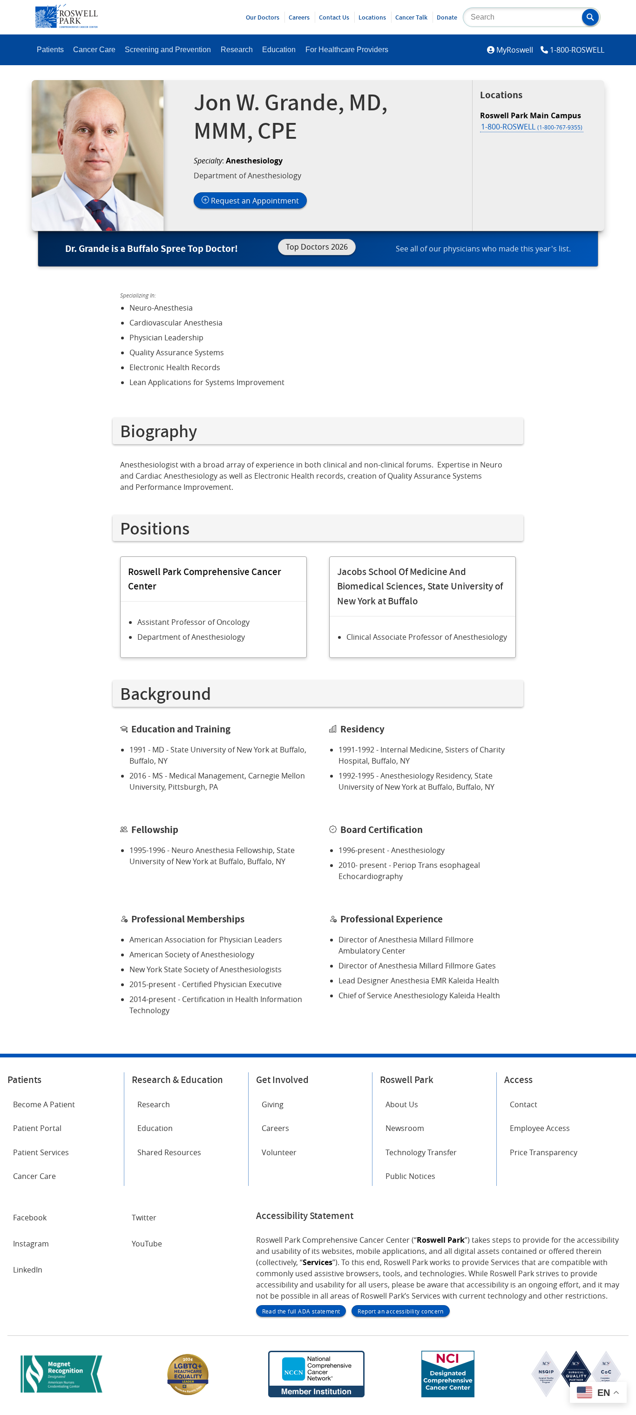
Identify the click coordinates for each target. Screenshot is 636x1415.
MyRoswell (514, 50)
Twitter (144, 1217)
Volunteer (279, 1152)
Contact (523, 1104)
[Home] (66, 25)
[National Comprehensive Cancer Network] (316, 1394)
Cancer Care (94, 50)
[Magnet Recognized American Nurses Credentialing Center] (61, 1394)
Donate (447, 17)
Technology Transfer (421, 1152)
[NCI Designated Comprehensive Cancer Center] (447, 1394)
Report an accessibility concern (400, 1311)
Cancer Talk (411, 17)
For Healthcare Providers (346, 50)
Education (279, 50)
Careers (299, 17)
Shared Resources (169, 1152)
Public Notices (410, 1176)
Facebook (30, 1217)
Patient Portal (37, 1128)
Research (237, 50)
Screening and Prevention (168, 50)
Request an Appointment (254, 201)
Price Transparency (543, 1152)
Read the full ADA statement (301, 1311)
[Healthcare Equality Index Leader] (188, 1394)
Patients (50, 50)
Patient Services (41, 1152)
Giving (273, 1104)
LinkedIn (27, 1270)
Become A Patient (44, 1104)
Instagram (31, 1244)
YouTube (147, 1244)
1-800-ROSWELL (577, 50)
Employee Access (540, 1128)
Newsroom (405, 1128)
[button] (590, 17)
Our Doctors (262, 17)
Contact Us (334, 17)
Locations (372, 17)
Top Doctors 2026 (317, 247)
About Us (402, 1104)
